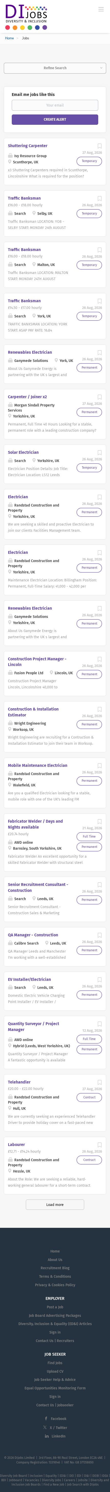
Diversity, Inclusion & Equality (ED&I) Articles (55, 1324)
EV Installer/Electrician (29, 979)
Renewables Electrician (30, 352)
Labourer (16, 1144)
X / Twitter (58, 1428)
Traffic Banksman (24, 198)
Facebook (58, 1419)
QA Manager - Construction (33, 935)
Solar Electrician (23, 452)
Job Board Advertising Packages (55, 1315)
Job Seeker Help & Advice (55, 1380)
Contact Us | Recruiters (55, 1341)
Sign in (55, 1332)
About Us (55, 1260)
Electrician (18, 496)
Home (9, 38)
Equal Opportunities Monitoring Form (55, 1388)
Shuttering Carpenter (27, 145)
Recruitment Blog (55, 1268)
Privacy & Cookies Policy (55, 1285)
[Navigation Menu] (101, 9)
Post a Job (55, 1307)
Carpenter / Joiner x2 (27, 396)
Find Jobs (55, 1363)
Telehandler (19, 1082)
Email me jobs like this (33, 94)
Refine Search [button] (55, 68)
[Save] (99, 147)
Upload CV (55, 1371)
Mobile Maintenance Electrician (37, 765)
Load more (55, 1205)
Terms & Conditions (55, 1276)
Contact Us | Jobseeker (55, 1405)
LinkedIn (58, 1436)
